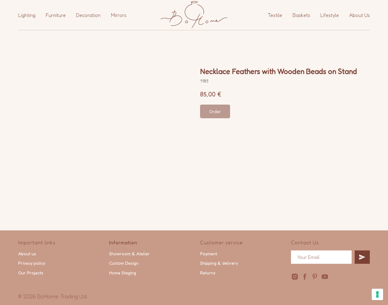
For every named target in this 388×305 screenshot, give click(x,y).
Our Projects (30, 272)
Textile (275, 15)
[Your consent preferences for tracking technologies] (377, 294)
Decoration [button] (88, 15)
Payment (208, 253)
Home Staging (122, 272)
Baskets (301, 15)
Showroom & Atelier (129, 253)
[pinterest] (315, 276)
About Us (359, 15)
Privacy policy (31, 263)
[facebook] (305, 276)
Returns (208, 272)
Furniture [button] (56, 15)
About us (27, 253)
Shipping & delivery (219, 263)
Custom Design (124, 263)
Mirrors (118, 15)
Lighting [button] (26, 15)
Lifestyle (329, 15)
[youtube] (325, 276)
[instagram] (295, 276)
